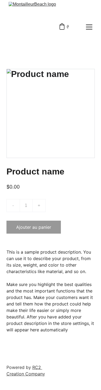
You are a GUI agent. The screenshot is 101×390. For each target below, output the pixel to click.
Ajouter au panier (33, 227)
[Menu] (89, 27)
